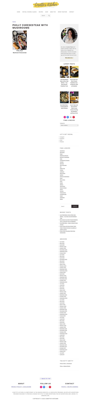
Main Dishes (62, 173)
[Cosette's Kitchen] (46, 7)
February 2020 (63, 306)
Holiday (61, 170)
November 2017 (63, 346)
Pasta (61, 178)
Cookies (62, 162)
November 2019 (63, 311)
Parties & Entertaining (64, 176)
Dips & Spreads (63, 165)
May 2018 (62, 336)
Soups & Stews (63, 187)
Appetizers (62, 150)
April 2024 (62, 257)
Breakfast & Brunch (64, 155)
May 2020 (62, 301)
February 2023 (63, 265)
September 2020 (63, 298)
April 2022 (62, 273)
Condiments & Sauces (64, 160)
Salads (61, 183)
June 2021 (62, 285)
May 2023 (62, 261)
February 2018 (63, 341)
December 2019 (63, 309)
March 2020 (62, 304)
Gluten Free (62, 168)
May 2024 (62, 256)
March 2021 (62, 290)
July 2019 (62, 317)
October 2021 (63, 280)
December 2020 (63, 294)
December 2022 (63, 269)
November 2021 (63, 278)
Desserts (62, 163)
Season (61, 184)
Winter (61, 199)
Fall (60, 166)
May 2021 (62, 286)
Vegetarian (62, 197)
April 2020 (62, 302)
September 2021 (63, 282)
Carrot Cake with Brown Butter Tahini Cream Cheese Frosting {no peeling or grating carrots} (68, 228)
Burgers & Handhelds (64, 157)
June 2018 (62, 335)
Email (61, 140)
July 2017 (62, 352)
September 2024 (63, 251)
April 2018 (62, 338)
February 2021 (63, 291)
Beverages (62, 152)
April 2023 (62, 262)
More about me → (69, 57)
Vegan (61, 195)
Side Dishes (62, 186)
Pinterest (62, 141)
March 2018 (62, 340)
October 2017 (63, 348)
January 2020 (63, 307)
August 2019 (62, 315)
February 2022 (63, 275)
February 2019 (63, 325)
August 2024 (63, 253)
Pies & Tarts (62, 179)
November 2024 (63, 249)
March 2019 (62, 323)
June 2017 (62, 354)
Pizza (61, 181)
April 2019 (62, 322)
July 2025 (62, 241)
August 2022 (63, 272)
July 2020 (62, 299)
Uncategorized (63, 194)
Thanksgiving (63, 192)
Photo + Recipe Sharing (65, 366)
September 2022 (63, 270)
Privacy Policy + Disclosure (66, 363)
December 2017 (63, 344)
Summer (62, 191)
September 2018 (63, 333)
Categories (62, 123)
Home (14, 21)
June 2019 (62, 319)
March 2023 (62, 264)
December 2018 (63, 328)
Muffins (61, 175)
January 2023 (63, 267)
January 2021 (63, 293)
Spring (61, 189)
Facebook (62, 138)
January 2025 (63, 248)
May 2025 (62, 243)
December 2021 (63, 277)
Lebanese (62, 171)
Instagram (62, 136)
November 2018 (63, 330)
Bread (61, 154)
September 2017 (63, 349)
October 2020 (63, 296)
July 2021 (62, 283)
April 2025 (62, 244)
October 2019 (63, 312)
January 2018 (63, 343)
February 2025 (63, 246)
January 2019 (63, 327)
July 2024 (62, 254)
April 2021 (62, 288)
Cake (61, 158)
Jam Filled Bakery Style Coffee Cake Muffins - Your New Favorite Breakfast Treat (68, 216)
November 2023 (63, 259)
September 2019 (63, 314)
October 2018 (63, 331)
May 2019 (62, 320)
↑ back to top (45, 378)
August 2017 (62, 351)
